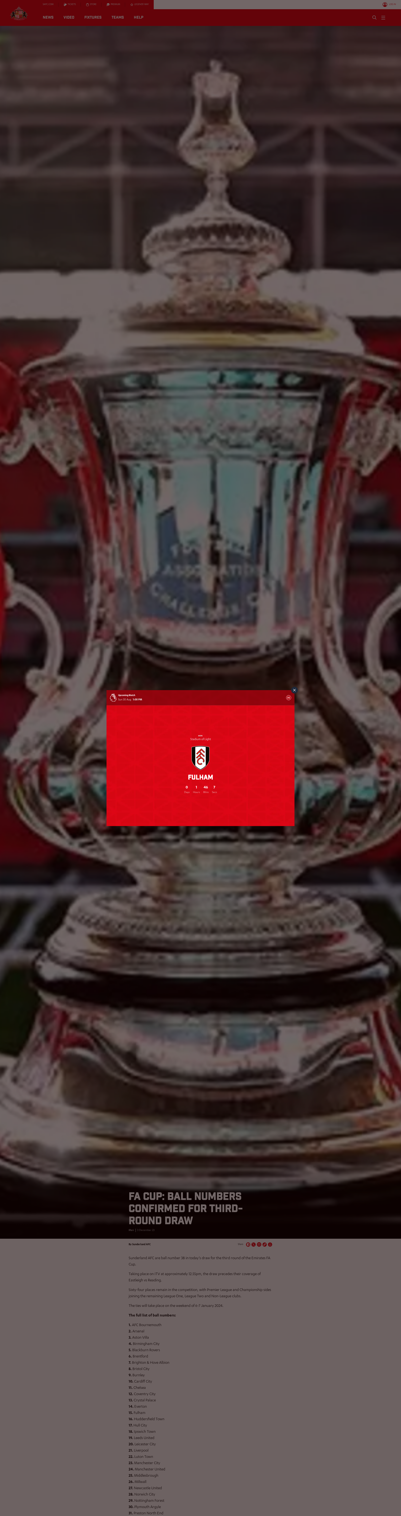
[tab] (288, 697)
